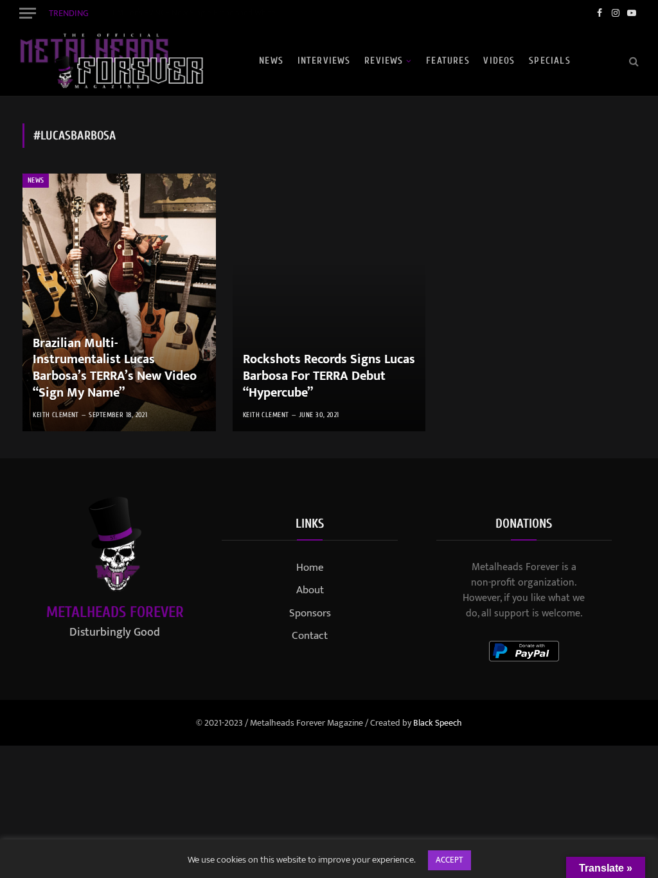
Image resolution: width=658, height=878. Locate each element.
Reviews (383, 60)
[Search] (633, 60)
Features (448, 60)
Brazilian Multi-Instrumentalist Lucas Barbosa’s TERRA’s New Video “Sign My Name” (115, 368)
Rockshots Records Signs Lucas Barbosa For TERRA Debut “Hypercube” (329, 376)
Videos (499, 60)
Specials (550, 60)
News (271, 60)
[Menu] (27, 13)
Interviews (324, 60)
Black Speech (437, 722)
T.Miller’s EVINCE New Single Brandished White (193, 13)
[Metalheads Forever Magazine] (111, 61)
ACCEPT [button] (449, 860)
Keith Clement (56, 415)
